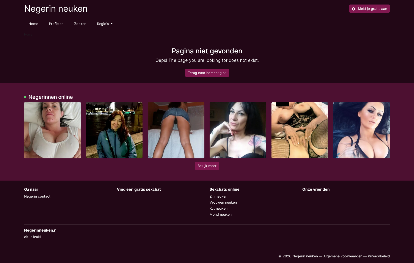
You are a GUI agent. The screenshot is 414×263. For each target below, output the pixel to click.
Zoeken (80, 24)
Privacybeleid (379, 256)
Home (33, 24)
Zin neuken (218, 196)
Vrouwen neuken (223, 202)
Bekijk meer (207, 166)
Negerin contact (37, 196)
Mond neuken (221, 214)
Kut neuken (218, 208)
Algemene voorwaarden (342, 256)
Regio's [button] (103, 24)
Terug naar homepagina (207, 73)
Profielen (56, 24)
